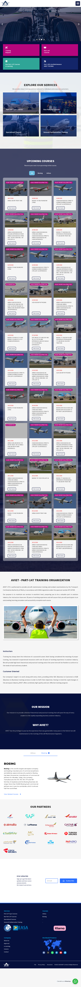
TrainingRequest (8, 51)
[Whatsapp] (52, 952)
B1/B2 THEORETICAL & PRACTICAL (14, 182)
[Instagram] (48, 952)
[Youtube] (60, 952)
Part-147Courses (47, 51)
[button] (78, 3)
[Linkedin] (56, 952)
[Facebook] (43, 952)
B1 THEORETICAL (10, 284)
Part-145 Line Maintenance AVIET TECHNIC (53, 65)
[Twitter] (65, 952)
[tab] (32, 173)
